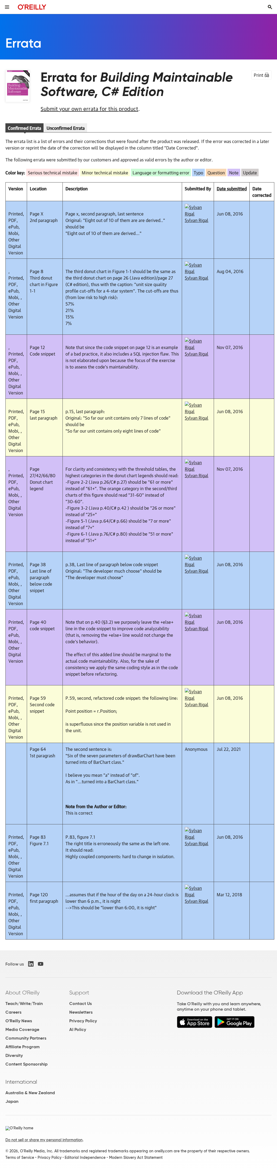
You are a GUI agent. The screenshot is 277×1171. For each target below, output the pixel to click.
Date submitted (232, 188)
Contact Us (80, 1003)
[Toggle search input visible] (269, 7)
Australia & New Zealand (30, 1093)
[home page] (32, 7)
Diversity (14, 1055)
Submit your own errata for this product (89, 108)
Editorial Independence (85, 1157)
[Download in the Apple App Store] (194, 1026)
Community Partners (25, 1038)
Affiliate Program (22, 1047)
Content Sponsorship (26, 1064)
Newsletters (81, 1012)
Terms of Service (19, 1157)
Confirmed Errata (24, 128)
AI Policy (77, 1029)
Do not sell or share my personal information (44, 1139)
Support (79, 992)
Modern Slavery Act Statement (136, 1157)
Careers (13, 1012)
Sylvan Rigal (196, 220)
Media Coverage (22, 1029)
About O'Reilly (22, 992)
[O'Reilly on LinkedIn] (31, 964)
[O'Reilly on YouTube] (40, 964)
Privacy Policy (83, 1021)
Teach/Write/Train (24, 1003)
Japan (11, 1101)
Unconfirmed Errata (66, 128)
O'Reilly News (18, 1021)
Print (258, 75)
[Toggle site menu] (7, 7)
